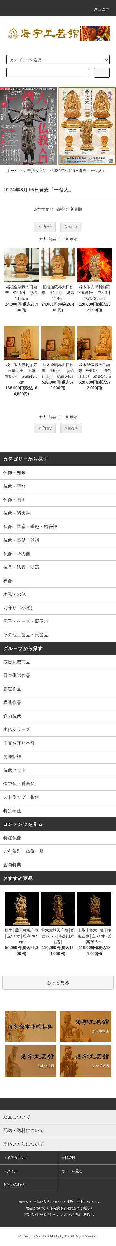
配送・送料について (82, 1201)
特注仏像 (12, 837)
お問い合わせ (13, 1184)
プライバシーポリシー (40, 1214)
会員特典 (12, 864)
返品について (35, 1208)
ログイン (10, 1171)
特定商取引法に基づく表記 (70, 1208)
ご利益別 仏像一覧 (23, 851)
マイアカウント (15, 1158)
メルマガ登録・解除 (75, 1214)
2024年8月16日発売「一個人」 (79, 170)
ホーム (12, 170)
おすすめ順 (43, 209)
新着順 (76, 209)
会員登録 (68, 1158)
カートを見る (71, 1171)
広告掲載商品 (34, 170)
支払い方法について (48, 1201)
